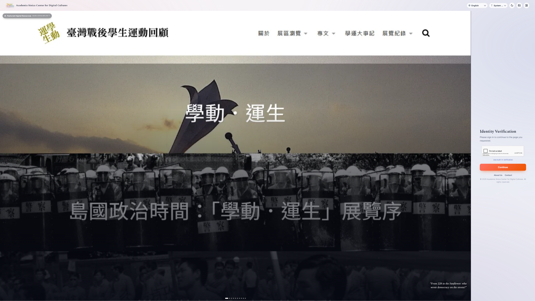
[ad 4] (232, 298)
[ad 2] (228, 298)
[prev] (5, 156)
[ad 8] (240, 298)
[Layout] (526, 5)
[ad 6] (236, 298)
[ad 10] (244, 298)
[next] (466, 156)
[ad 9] (242, 298)
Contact (508, 175)
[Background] (519, 5)
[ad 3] (230, 298)
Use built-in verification (503, 160)
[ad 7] (238, 298)
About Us (498, 175)
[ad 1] (226, 298)
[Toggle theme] (512, 5)
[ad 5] (234, 298)
